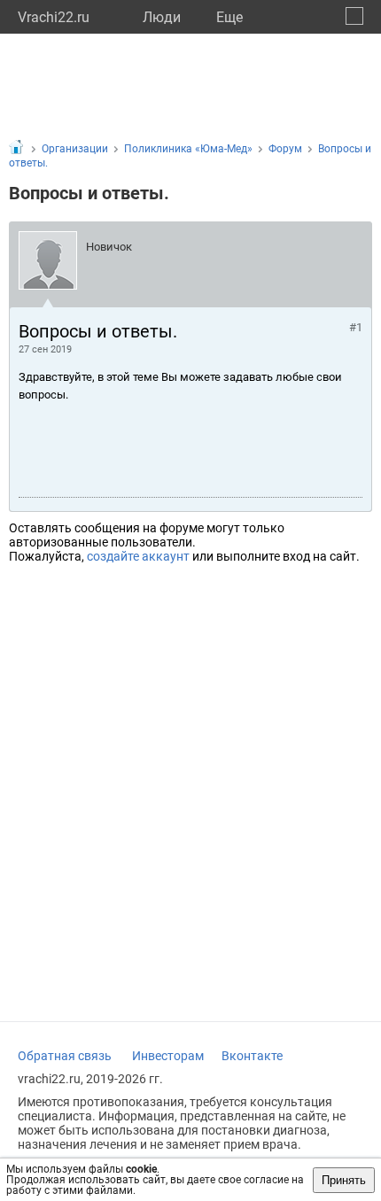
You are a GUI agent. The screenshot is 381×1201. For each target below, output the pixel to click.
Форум (285, 149)
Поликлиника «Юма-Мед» (188, 149)
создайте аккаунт (138, 556)
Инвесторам (168, 1056)
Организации (75, 149)
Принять (344, 1180)
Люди (162, 17)
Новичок (109, 246)
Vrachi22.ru (53, 17)
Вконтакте (252, 1056)
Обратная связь (65, 1056)
